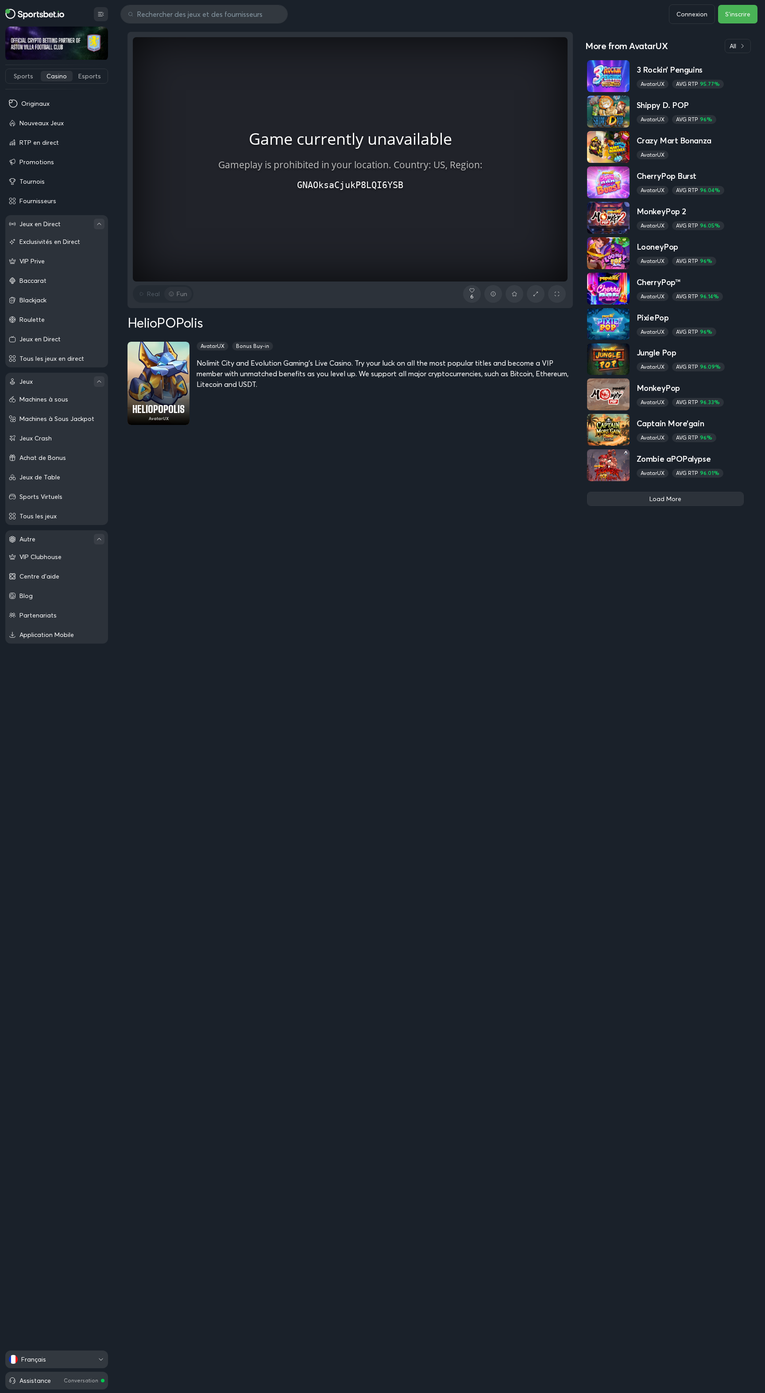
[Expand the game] (536, 294)
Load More (665, 499)
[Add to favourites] (514, 294)
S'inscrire (737, 14)
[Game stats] (493, 294)
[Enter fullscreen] (557, 294)
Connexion (691, 14)
